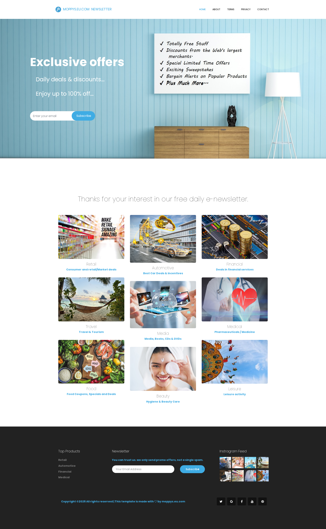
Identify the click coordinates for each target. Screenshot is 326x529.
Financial (235, 264)
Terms (230, 9)
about (216, 9)
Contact (263, 9)
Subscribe (83, 116)
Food (91, 388)
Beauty (163, 396)
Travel (91, 326)
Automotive (163, 268)
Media (163, 333)
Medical (234, 326)
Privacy (246, 9)
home (202, 9)
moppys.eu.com (173, 501)
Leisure (234, 389)
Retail (91, 264)
